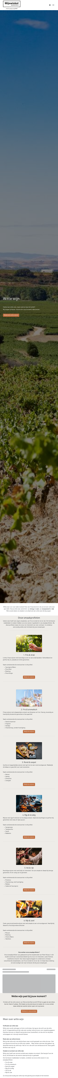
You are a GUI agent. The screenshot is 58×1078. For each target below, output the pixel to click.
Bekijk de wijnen (29, 677)
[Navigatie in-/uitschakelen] (53, 5)
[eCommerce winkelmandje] (50, 5)
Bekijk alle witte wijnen (11, 315)
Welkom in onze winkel (29, 1011)
